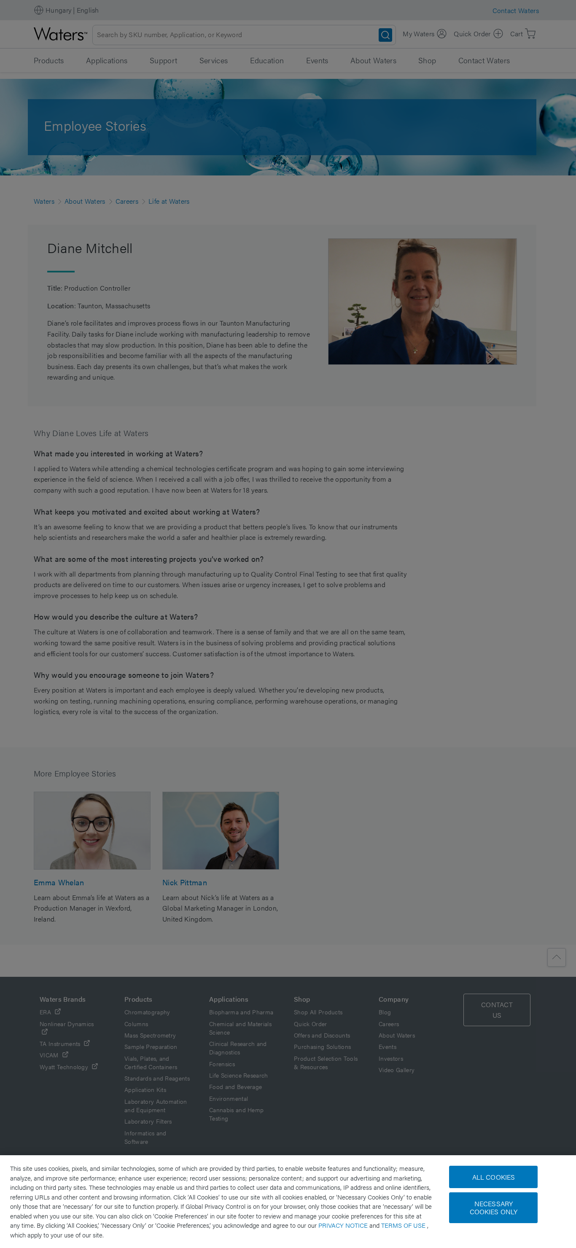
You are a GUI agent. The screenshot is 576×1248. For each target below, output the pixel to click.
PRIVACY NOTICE (343, 1225)
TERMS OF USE (404, 1225)
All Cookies (493, 1177)
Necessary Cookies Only (494, 1207)
